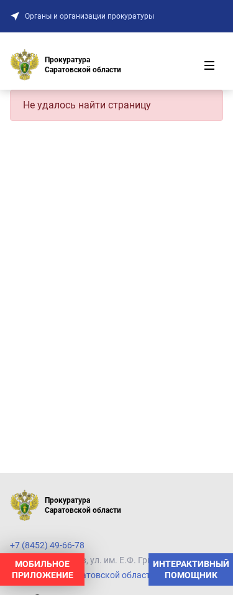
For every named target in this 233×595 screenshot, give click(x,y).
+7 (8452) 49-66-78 (47, 545)
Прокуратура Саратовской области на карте (100, 575)
